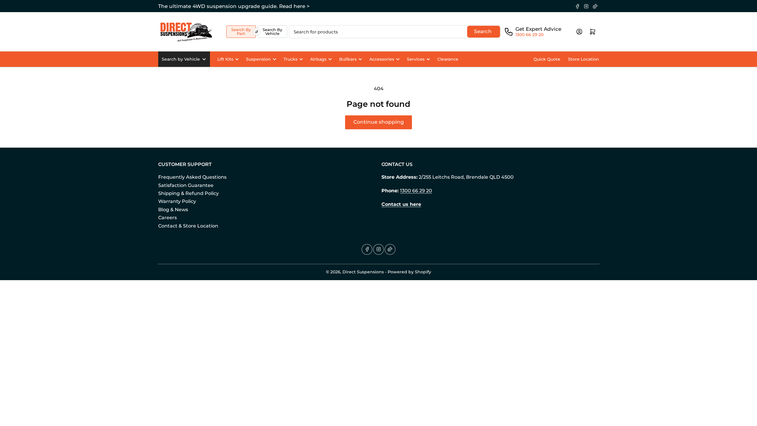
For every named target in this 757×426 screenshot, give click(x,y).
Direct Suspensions (363, 272)
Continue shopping (378, 122)
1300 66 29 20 (529, 34)
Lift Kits (225, 59)
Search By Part (241, 31)
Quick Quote (546, 59)
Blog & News (173, 209)
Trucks (290, 59)
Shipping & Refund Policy (188, 193)
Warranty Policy (177, 201)
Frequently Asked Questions (192, 177)
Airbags (318, 59)
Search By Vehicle (272, 31)
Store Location (583, 59)
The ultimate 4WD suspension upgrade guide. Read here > (234, 6)
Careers (167, 217)
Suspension (258, 59)
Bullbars (348, 59)
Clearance (447, 59)
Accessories (381, 59)
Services (416, 59)
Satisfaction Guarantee (185, 185)
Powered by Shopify (409, 272)
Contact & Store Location (188, 226)
